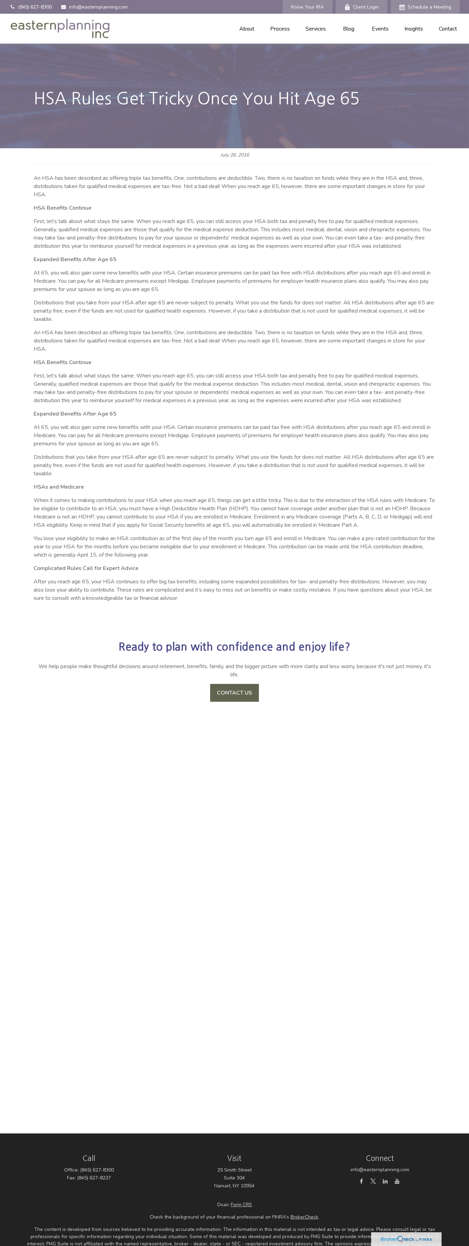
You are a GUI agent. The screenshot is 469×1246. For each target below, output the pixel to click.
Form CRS (241, 1204)
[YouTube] (397, 1181)
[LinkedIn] (385, 1181)
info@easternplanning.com (98, 7)
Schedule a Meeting (429, 7)
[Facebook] (361, 1181)
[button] (247, 28)
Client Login (366, 7)
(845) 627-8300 (35, 7)
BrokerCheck (304, 1217)
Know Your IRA (307, 7)
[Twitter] (373, 1181)
